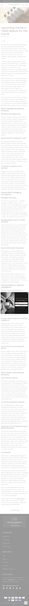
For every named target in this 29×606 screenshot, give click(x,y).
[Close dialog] (27, 292)
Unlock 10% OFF (21, 305)
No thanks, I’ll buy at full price (21, 307)
